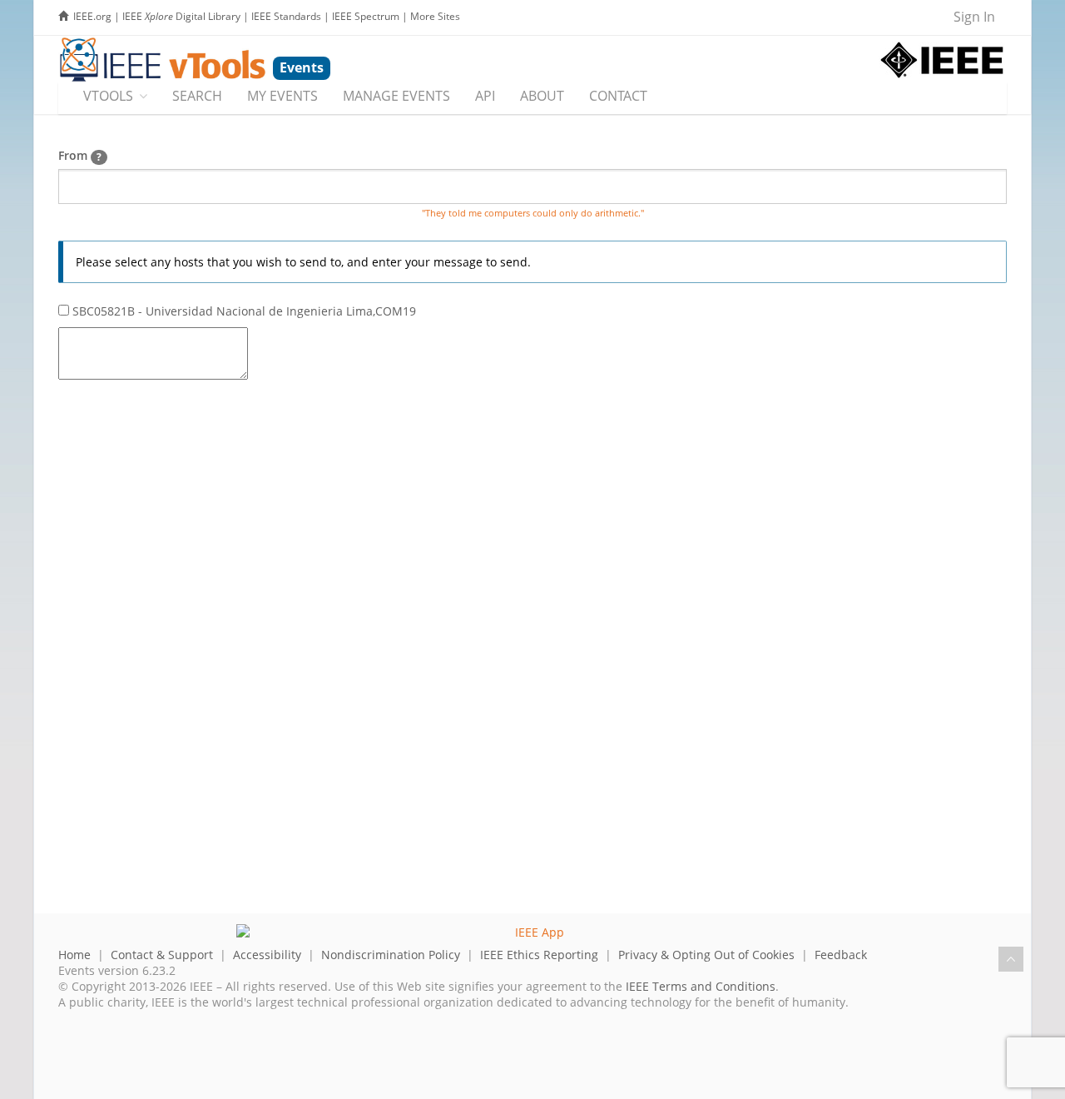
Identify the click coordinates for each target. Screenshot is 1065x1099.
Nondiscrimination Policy (390, 954)
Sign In (974, 16)
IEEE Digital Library (181, 16)
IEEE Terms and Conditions (700, 986)
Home (74, 954)
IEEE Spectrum (365, 16)
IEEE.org (92, 16)
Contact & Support (162, 954)
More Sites (435, 16)
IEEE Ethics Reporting (539, 954)
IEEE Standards (286, 16)
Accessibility (267, 954)
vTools (108, 96)
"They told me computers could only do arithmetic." (533, 213)
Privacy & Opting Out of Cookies (706, 954)
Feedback (841, 954)
